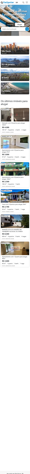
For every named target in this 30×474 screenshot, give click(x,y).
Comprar (10, 24)
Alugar (19, 24)
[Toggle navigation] (26, 2)
